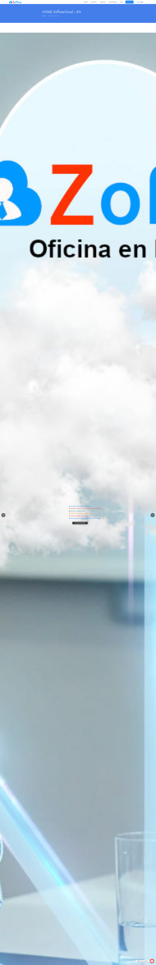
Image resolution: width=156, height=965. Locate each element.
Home (43, 16)
